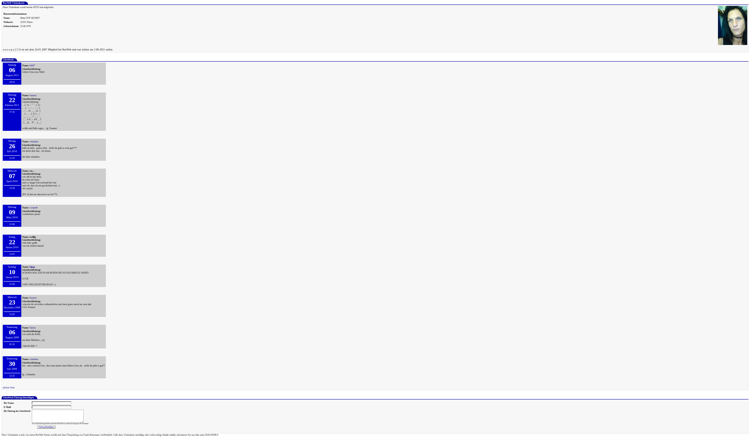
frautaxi (33, 95)
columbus (33, 141)
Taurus (32, 327)
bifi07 (32, 65)
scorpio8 (33, 207)
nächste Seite (9, 387)
